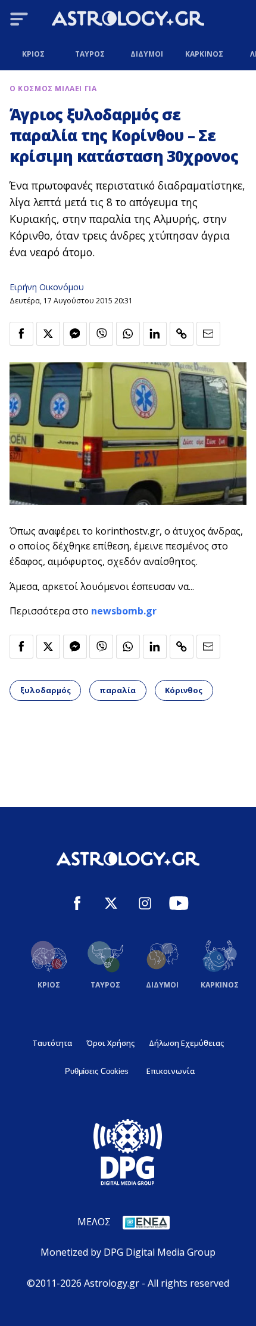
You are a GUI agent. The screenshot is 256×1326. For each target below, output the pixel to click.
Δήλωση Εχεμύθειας (186, 1043)
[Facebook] (77, 905)
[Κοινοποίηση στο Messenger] (75, 334)
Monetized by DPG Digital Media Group (128, 1252)
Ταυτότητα (52, 1043)
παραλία (117, 690)
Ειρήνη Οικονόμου (47, 287)
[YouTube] (179, 905)
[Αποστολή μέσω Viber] (101, 334)
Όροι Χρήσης (110, 1043)
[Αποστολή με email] (208, 334)
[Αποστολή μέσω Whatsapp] (128, 334)
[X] (111, 905)
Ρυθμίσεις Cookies (97, 1071)
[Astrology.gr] (128, 20)
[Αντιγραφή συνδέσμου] (181, 334)
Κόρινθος (183, 690)
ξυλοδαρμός (45, 690)
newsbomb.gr (124, 610)
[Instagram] (145, 905)
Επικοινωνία (170, 1071)
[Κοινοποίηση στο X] (48, 334)
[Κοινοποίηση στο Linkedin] (155, 334)
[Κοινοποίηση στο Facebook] (21, 334)
